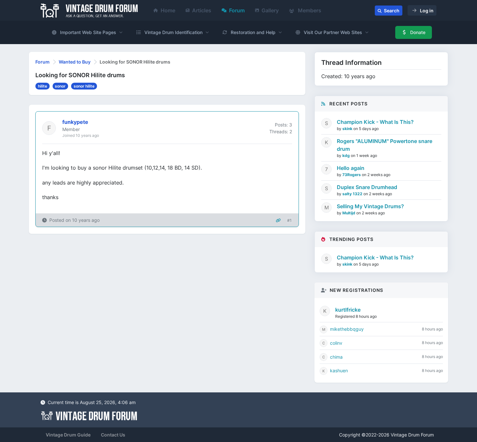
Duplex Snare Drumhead (367, 187)
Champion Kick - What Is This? (375, 122)
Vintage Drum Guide (68, 434)
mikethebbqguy (347, 329)
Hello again (350, 168)
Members (309, 10)
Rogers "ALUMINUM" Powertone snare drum (384, 145)
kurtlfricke (348, 309)
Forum (237, 10)
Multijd (349, 212)
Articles (201, 10)
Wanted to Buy (75, 62)
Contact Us (113, 434)
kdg (346, 155)
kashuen (339, 370)
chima (336, 357)
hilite (42, 86)
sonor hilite (84, 86)
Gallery (270, 10)
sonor (60, 86)
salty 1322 (352, 193)
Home (168, 10)
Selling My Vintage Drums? (370, 206)
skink (347, 128)
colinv (336, 343)
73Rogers (352, 174)
